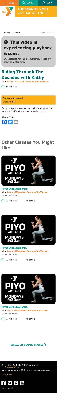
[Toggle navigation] (9, 3)
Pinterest (16, 383)
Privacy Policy (6, 375)
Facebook (3, 383)
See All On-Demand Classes (27, 344)
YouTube (22, 383)
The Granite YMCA (12, 367)
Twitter (10, 383)
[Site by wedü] (7, 387)
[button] (47, 3)
